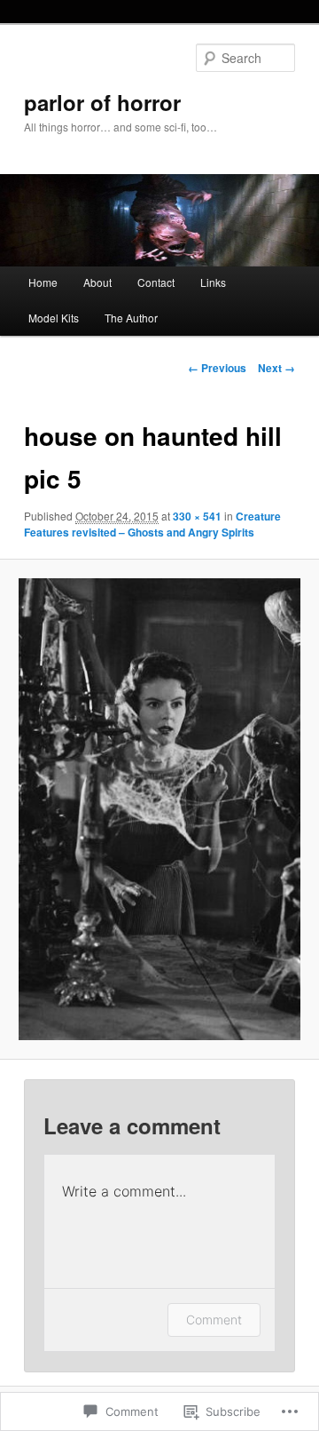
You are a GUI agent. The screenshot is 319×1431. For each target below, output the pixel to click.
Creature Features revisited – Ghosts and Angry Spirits (152, 524)
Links (213, 282)
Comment (214, 1319)
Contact (156, 282)
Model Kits (53, 317)
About (97, 282)
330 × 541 (197, 516)
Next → (276, 368)
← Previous (217, 368)
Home (43, 282)
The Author (131, 317)
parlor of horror (102, 102)
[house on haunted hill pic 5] (159, 809)
